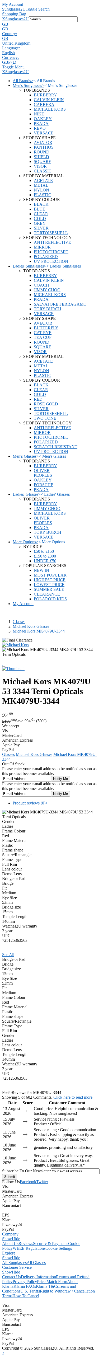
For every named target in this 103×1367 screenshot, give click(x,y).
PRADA (41, 123)
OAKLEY (43, 118)
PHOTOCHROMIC (51, 252)
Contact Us (11, 1277)
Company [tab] (10, 1234)
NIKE (39, 114)
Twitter (42, 1181)
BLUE (39, 209)
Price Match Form (52, 1281)
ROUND (41, 152)
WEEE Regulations (29, 1248)
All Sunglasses (14, 1262)
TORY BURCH (47, 309)
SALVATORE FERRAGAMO (60, 304)
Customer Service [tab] (17, 1267)
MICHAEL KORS (50, 109)
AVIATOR (43, 142)
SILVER (41, 228)
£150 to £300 (45, 556)
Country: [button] (9, 33)
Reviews (25, 1243)
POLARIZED (46, 256)
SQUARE (42, 161)
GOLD (40, 218)
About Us (10, 1243)
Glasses (19, 621)
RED (38, 399)
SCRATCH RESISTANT (55, 446)
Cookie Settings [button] (58, 1248)
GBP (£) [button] (9, 62)
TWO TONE (45, 418)
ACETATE (43, 180)
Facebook (28, 1181)
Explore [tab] (8, 1253)
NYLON (41, 190)
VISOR (40, 166)
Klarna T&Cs (47, 1286)
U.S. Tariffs (30, 1291)
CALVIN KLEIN (49, 99)
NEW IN (41, 570)
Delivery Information (38, 1277)
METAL (41, 185)
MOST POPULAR (50, 575)
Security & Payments (50, 1243)
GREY (40, 223)
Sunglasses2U (14, 9)
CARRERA (44, 104)
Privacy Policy (25, 1281)
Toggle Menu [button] (13, 67)
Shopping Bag (14, 14)
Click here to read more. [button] (73, 1097)
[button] (51, 24)
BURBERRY (45, 95)
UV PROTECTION (51, 261)
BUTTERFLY (46, 328)
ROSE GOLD (46, 404)
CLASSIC (43, 171)
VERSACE (44, 133)
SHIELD (41, 157)
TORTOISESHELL (51, 233)
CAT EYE (43, 332)
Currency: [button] (10, 57)
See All (8, 954)
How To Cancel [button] (25, 1296)
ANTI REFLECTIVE (52, 242)
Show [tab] (7, 1239)
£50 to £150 (44, 551)
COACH (41, 285)
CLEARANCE (47, 594)
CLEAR (41, 214)
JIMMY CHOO (47, 290)
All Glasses (36, 1262)
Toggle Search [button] (38, 9)
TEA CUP (43, 337)
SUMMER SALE (49, 589)
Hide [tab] (16, 1239)
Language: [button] (11, 48)
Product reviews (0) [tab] (30, 803)
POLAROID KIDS (50, 599)
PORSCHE (43, 485)
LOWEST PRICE (49, 584)
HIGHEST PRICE (49, 580)
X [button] (3, 19)
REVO (40, 128)
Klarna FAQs (24, 1286)
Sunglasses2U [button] (17, 19)
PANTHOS (44, 147)
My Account (12, 4)
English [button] (8, 52)
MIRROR (42, 247)
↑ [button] (3, 1353)
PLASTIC (42, 195)
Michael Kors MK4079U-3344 (39, 631)
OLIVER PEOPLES (43, 472)
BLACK (41, 204)
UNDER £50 (45, 561)
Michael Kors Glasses (31, 626)
